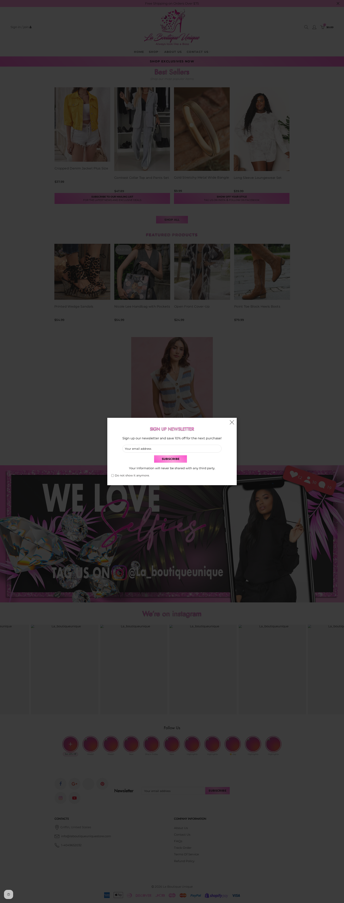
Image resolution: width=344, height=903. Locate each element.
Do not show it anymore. (132, 475)
